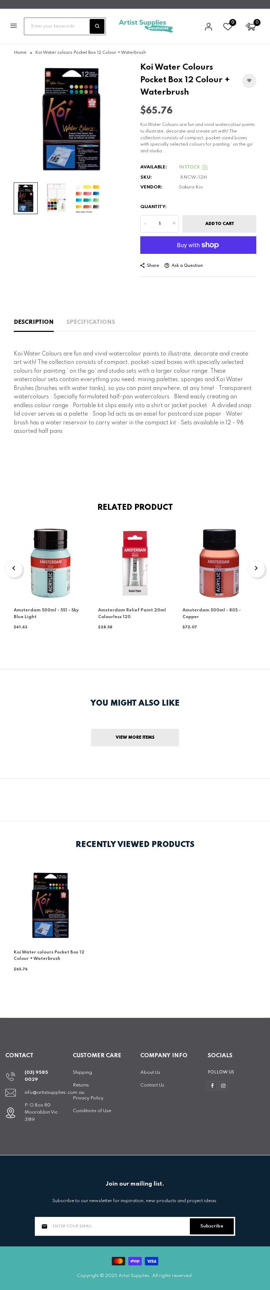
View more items (135, 738)
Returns (81, 1085)
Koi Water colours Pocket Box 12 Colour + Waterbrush (49, 955)
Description (34, 322)
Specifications (90, 322)
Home (20, 53)
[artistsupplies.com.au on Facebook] (212, 1085)
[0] (228, 28)
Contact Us (152, 1085)
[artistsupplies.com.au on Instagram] (223, 1085)
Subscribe (211, 1226)
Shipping (82, 1072)
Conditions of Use (92, 1111)
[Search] (97, 26)
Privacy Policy (88, 1098)
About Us (150, 1072)
